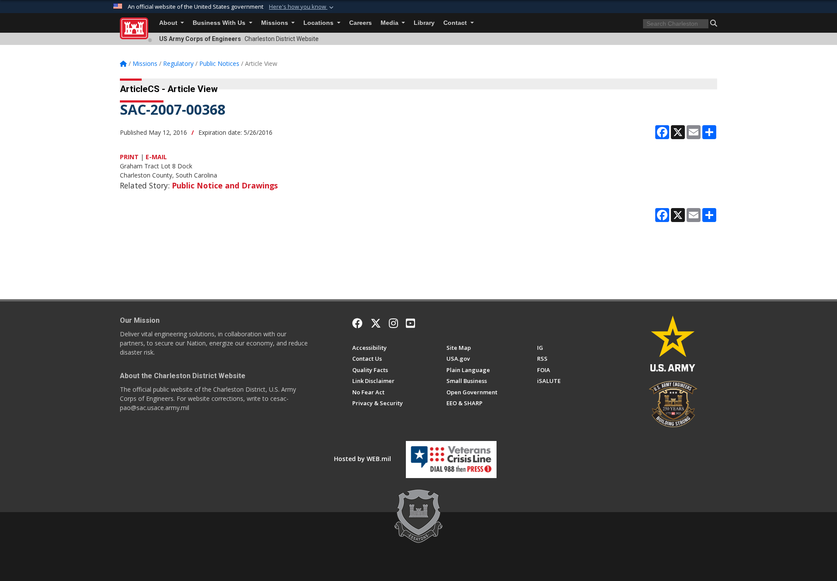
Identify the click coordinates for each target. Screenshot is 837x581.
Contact (456, 23)
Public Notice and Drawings (225, 185)
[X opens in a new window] (376, 323)
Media (390, 23)
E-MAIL (156, 157)
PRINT (129, 157)
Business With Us (220, 23)
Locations (319, 23)
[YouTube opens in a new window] (410, 323)
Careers (360, 23)
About (169, 23)
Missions (275, 23)
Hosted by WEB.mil (362, 459)
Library (424, 23)
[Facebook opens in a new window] (357, 323)
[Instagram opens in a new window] (393, 323)
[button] (302, 7)
